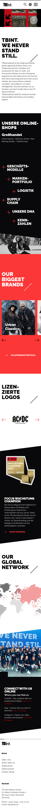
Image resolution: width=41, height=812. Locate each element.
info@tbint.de (12, 805)
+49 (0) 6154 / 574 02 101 (18, 802)
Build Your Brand (22, 139)
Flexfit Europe (22, 141)
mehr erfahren (17, 532)
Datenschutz (8, 769)
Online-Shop (8, 772)
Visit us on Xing (19, 711)
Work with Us (8, 763)
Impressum (7, 766)
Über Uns (6, 760)
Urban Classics (8, 139)
